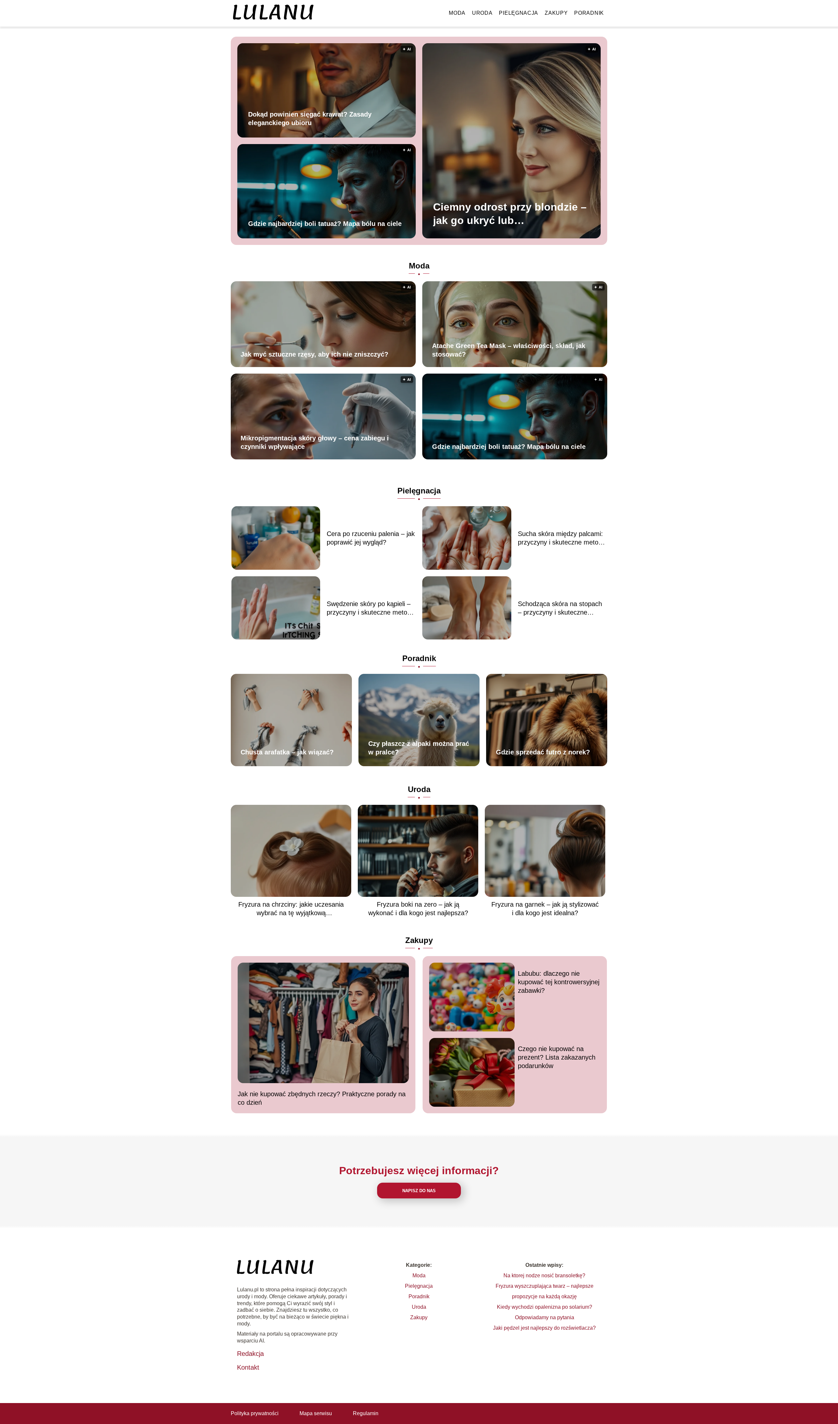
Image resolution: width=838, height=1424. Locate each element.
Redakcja (250, 1353)
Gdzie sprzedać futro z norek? (543, 752)
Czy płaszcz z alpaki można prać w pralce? (418, 748)
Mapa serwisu (316, 1413)
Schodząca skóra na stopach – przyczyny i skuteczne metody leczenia (560, 608)
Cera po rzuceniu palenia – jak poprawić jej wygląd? (371, 538)
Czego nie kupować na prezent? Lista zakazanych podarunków (556, 1057)
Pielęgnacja (518, 13)
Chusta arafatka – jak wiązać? (287, 752)
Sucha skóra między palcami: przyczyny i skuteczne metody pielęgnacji (561, 538)
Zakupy (556, 13)
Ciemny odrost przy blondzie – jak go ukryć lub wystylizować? (510, 214)
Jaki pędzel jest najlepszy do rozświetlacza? (544, 1328)
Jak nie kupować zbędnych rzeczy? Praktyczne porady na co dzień (322, 1098)
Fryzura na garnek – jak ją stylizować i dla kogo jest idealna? (545, 908)
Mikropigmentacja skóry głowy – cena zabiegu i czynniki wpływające (315, 442)
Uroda (482, 13)
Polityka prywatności (255, 1413)
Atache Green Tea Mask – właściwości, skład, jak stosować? (508, 350)
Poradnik (589, 13)
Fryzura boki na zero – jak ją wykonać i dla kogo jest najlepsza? (418, 908)
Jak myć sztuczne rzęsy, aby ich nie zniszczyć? (314, 354)
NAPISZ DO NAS (419, 1190)
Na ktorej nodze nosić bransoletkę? (544, 1275)
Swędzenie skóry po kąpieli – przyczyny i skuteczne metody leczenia (370, 608)
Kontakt (248, 1367)
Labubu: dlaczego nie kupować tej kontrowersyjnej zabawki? (558, 982)
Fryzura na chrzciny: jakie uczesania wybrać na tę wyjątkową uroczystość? (291, 909)
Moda (457, 13)
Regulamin (365, 1413)
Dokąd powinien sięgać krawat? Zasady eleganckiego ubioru (310, 118)
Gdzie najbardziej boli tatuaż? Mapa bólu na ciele (325, 223)
